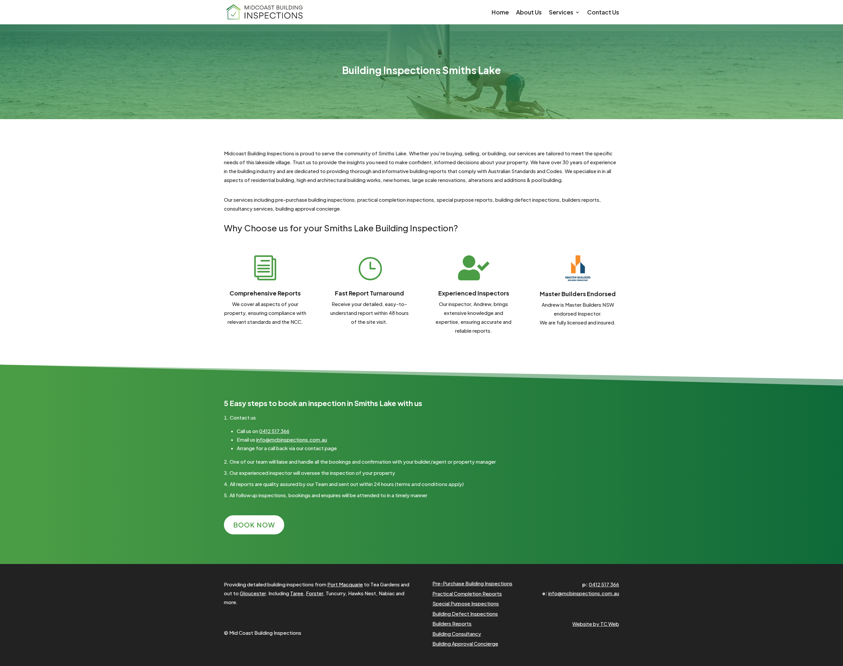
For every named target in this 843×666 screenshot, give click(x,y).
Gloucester (253, 593)
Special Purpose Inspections (465, 603)
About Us (529, 13)
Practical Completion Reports (467, 593)
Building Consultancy (456, 633)
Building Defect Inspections (465, 613)
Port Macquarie (345, 584)
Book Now (254, 525)
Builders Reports (452, 623)
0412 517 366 (274, 431)
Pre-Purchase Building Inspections (472, 583)
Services (561, 13)
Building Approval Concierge (465, 643)
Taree (296, 593)
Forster (314, 593)
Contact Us (603, 13)
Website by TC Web (595, 624)
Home (500, 13)
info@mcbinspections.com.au (291, 439)
